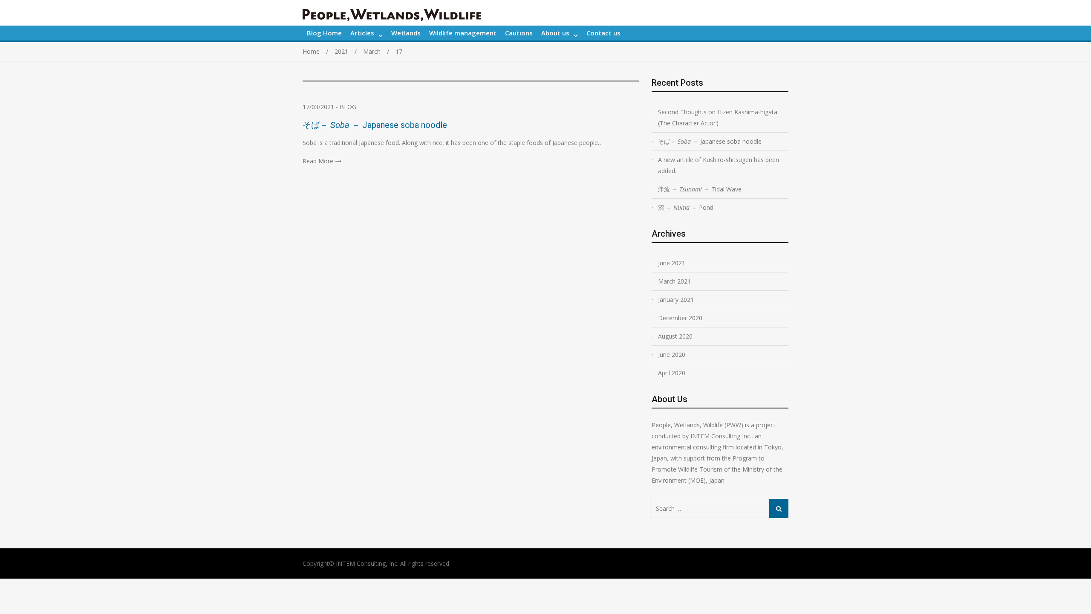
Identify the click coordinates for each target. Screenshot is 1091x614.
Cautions (519, 33)
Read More (318, 161)
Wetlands (406, 33)
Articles (362, 33)
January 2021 (676, 299)
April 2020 (671, 373)
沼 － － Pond (688, 207)
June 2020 (671, 354)
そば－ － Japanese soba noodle (379, 125)
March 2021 (674, 281)
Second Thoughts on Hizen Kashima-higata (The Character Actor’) (717, 117)
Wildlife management (462, 33)
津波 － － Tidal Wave (700, 189)
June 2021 (671, 263)
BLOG (348, 107)
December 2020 (680, 318)
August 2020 (675, 336)
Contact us (603, 33)
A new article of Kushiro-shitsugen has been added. (718, 165)
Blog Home (324, 33)
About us (555, 33)
